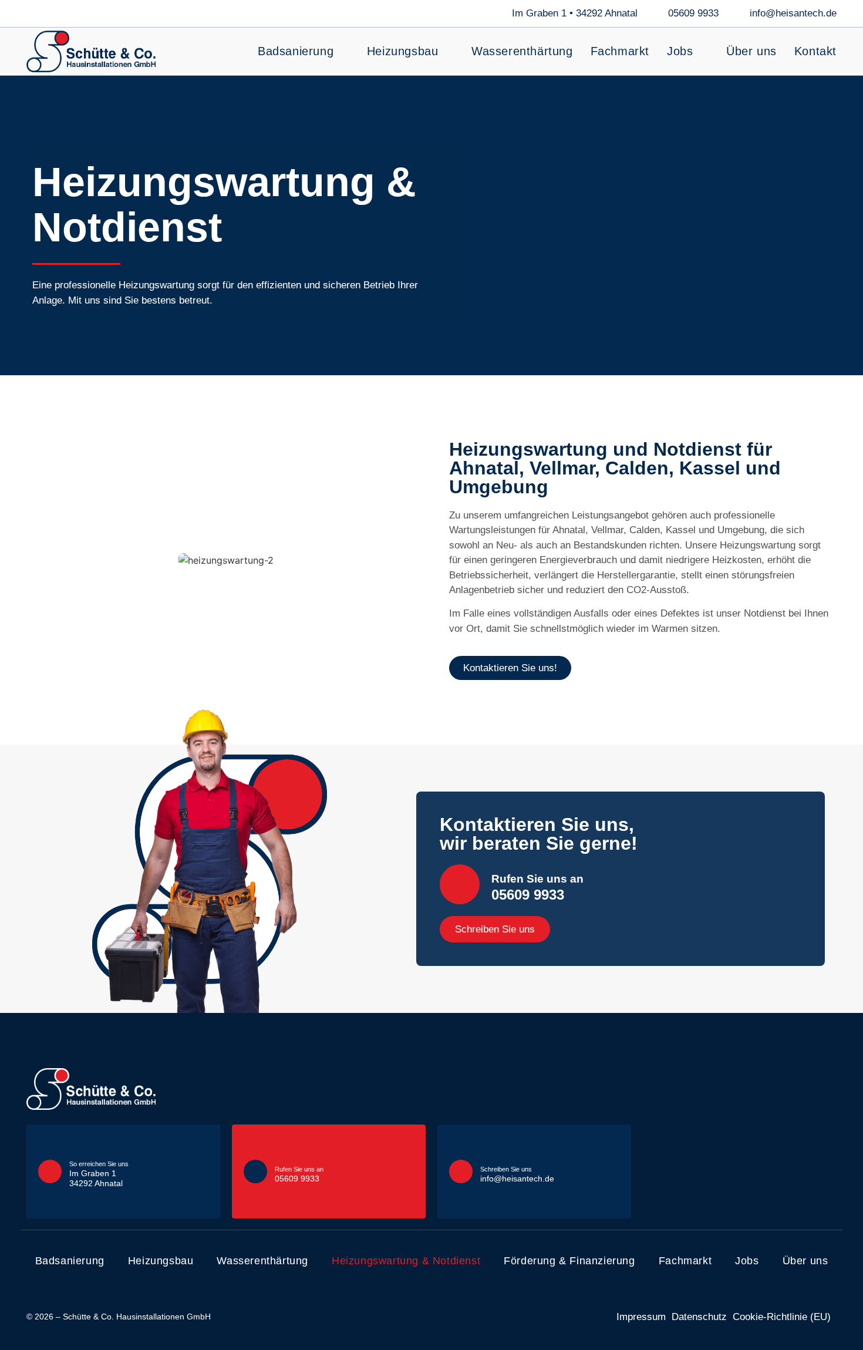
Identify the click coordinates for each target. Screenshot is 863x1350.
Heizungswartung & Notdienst (406, 1261)
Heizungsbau (403, 51)
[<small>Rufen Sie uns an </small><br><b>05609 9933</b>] (255, 1171)
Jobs (680, 51)
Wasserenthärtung (522, 51)
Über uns (751, 51)
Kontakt (815, 51)
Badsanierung (295, 51)
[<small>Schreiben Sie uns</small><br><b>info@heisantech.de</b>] (461, 1171)
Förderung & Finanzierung (569, 1261)
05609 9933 (537, 888)
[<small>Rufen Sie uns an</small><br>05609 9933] (460, 884)
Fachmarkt (620, 51)
